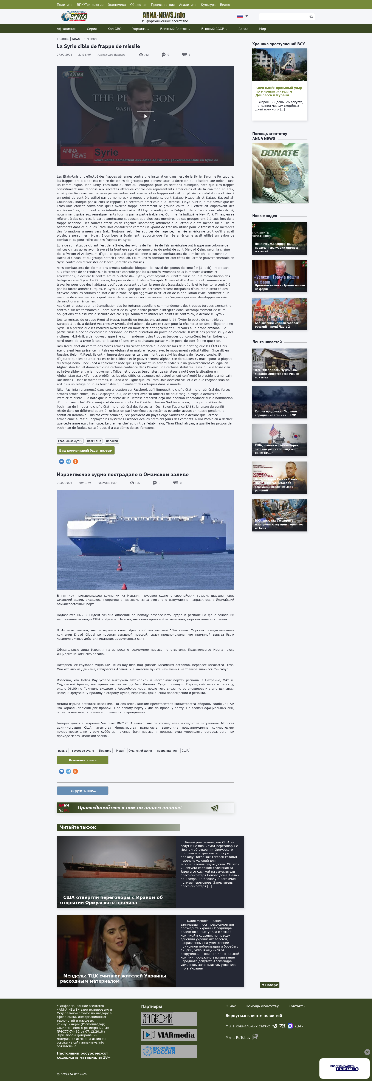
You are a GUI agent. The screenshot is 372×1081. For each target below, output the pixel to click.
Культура (208, 4)
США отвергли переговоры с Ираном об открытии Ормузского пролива (111, 900)
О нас (231, 1006)
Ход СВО (114, 28)
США (185, 751)
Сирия (92, 28)
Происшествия (163, 4)
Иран (120, 751)
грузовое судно (83, 751)
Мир (262, 28)
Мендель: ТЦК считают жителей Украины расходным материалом (113, 978)
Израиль (105, 751)
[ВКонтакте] (61, 461)
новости (112, 441)
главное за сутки (70, 441)
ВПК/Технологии (90, 4)
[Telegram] (68, 461)
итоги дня (94, 441)
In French (89, 38)
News (76, 38)
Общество (138, 4)
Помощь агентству (262, 1006)
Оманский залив (140, 751)
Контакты (296, 1006)
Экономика (117, 4)
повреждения (167, 751)
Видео (225, 4)
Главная (63, 38)
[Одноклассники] (75, 461)
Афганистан (66, 28)
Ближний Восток (173, 28)
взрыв (62, 751)
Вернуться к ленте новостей (254, 1015)
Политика (65, 4)
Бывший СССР (212, 28)
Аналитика (188, 4)
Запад (243, 28)
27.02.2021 (74, 54)
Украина (139, 28)
